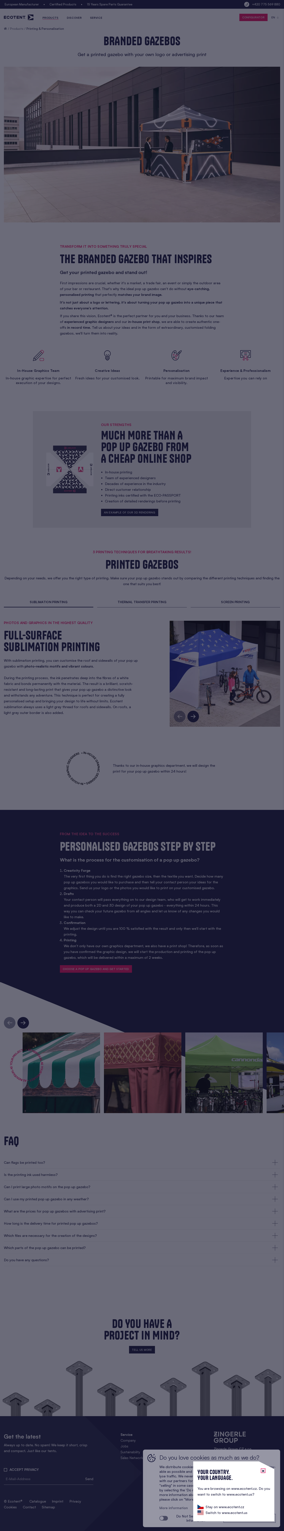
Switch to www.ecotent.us (226, 1513)
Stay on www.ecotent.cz (225, 1507)
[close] (263, 1470)
